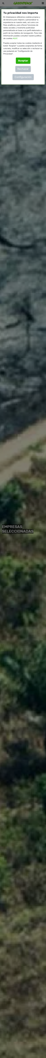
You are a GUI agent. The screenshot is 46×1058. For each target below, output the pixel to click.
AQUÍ (15, 38)
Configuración (23, 77)
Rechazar (23, 68)
